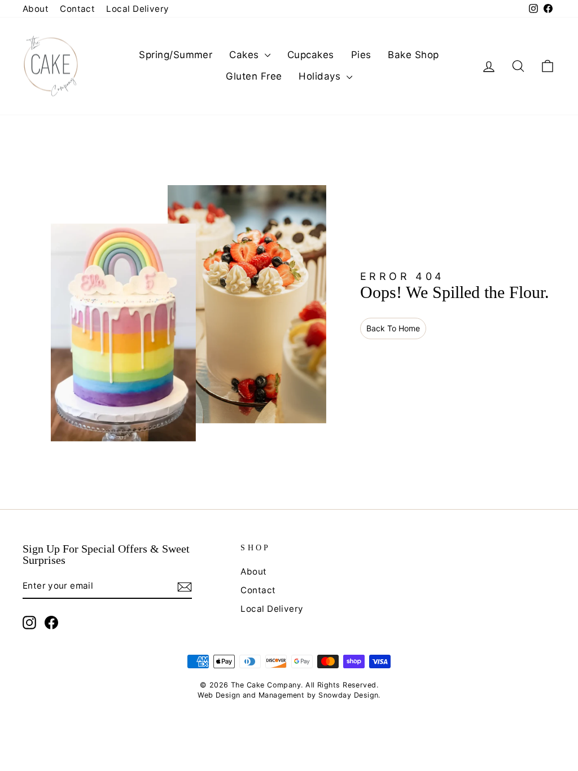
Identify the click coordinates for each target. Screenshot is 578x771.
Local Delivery (137, 8)
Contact (77, 8)
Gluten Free (254, 76)
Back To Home (393, 328)
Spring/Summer (175, 54)
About (36, 8)
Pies (361, 54)
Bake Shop (413, 54)
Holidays (321, 76)
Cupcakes (310, 54)
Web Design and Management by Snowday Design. (289, 695)
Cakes (245, 54)
